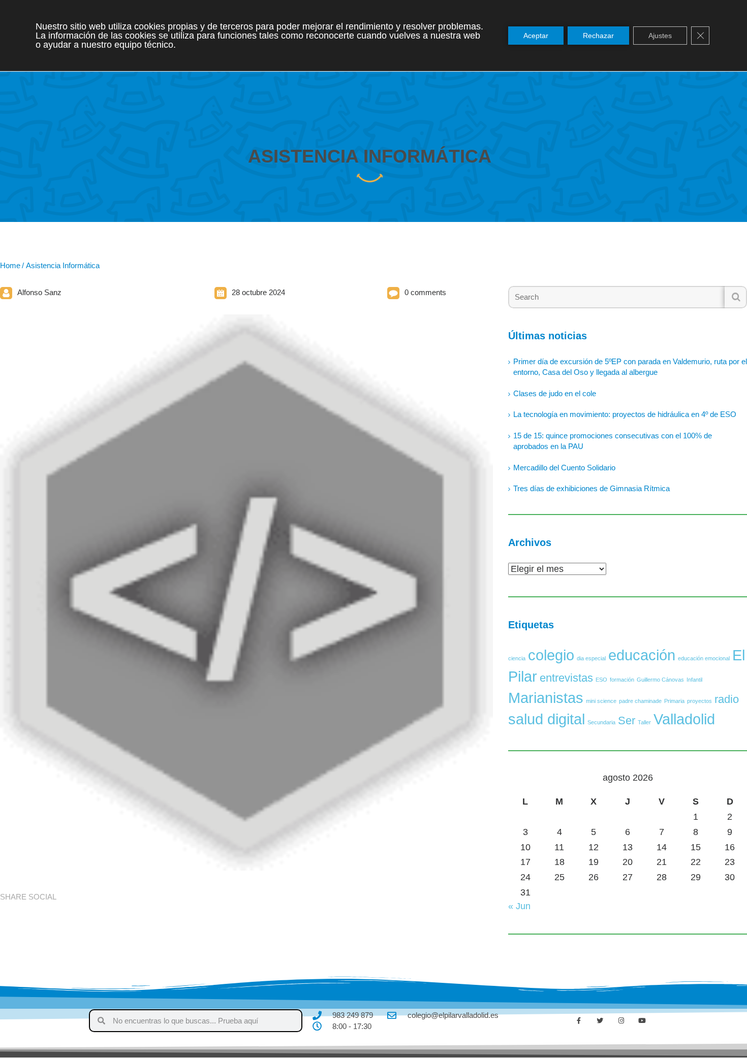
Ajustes (660, 35)
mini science (601, 701)
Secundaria (601, 722)
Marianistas (545, 697)
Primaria (674, 701)
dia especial (591, 658)
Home (10, 265)
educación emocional (704, 658)
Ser (626, 720)
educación (641, 655)
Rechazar (598, 35)
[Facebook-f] (578, 1021)
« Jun (519, 906)
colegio (551, 655)
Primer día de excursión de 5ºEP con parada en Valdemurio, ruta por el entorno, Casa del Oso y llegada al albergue (630, 366)
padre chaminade (640, 701)
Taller (644, 722)
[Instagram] (621, 1021)
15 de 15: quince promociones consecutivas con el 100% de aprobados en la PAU (612, 441)
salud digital (546, 719)
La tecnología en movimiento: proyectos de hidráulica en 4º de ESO (624, 414)
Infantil (694, 680)
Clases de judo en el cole (554, 393)
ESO (601, 680)
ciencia (516, 658)
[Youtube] (642, 1021)
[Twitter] (600, 1021)
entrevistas (566, 677)
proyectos (699, 701)
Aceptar (535, 35)
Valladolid (684, 719)
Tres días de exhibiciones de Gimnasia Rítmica (591, 488)
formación (622, 680)
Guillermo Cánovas (660, 680)
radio (726, 699)
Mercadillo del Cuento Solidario (564, 467)
